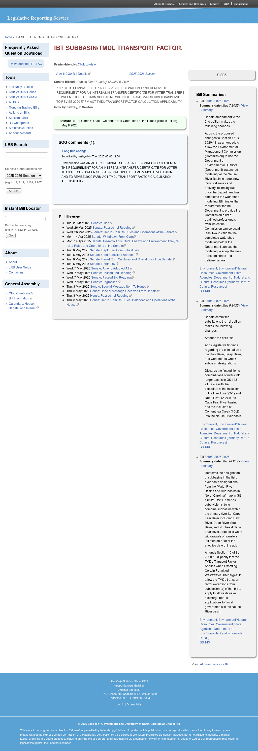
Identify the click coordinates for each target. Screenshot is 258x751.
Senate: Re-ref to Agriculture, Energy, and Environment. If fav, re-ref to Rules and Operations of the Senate (123, 243)
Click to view (87, 64)
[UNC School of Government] (62, 4)
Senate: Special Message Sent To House (119, 286)
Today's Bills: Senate (23, 97)
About (13, 262)
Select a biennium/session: (23, 168)
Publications (241, 3)
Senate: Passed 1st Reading (113, 227)
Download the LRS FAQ (26, 63)
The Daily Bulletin (21, 86)
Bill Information (20, 298)
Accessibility (134, 704)
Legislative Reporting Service (38, 17)
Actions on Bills (19, 112)
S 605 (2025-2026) (218, 100)
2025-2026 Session (143, 73)
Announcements (20, 133)
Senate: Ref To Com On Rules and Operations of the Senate (134, 232)
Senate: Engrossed (105, 282)
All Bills (14, 102)
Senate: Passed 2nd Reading (113, 272)
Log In (120, 704)
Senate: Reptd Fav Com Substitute (115, 250)
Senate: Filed (101, 223)
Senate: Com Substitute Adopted (114, 254)
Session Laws (18, 117)
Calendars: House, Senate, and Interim (24, 305)
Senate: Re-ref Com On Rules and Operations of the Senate (132, 259)
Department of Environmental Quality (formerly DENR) (221, 633)
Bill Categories (19, 122)
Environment (208, 268)
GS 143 (205, 291)
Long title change (74, 151)
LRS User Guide (20, 267)
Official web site (21, 293)
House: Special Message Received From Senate (125, 291)
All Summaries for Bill (214, 664)
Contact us (16, 272)
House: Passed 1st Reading (111, 295)
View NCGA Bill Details (73, 73)
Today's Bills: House (22, 92)
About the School (164, 3)
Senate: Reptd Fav (104, 263)
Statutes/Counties (21, 127)
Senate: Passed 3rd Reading (112, 277)
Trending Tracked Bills (24, 107)
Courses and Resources (192, 3)
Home (8, 37)
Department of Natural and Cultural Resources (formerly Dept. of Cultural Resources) (225, 281)
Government (224, 272)
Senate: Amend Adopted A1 (111, 268)
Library (214, 3)
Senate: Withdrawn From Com (114, 236)
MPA (226, 3)
